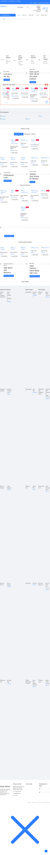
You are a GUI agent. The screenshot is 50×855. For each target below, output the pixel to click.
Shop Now (7, 79)
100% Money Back (20, 57)
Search (31, 7)
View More (33, 82)
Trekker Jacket (5, 93)
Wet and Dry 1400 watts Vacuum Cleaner (14, 147)
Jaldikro (3, 6)
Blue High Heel (44, 160)
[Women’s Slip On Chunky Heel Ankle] (16, 19)
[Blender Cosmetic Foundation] (25, 227)
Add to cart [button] (6, 97)
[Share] (42, 1)
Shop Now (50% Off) (35, 276)
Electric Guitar (43, 93)
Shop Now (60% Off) (9, 275)
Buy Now (32, 181)
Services (31, 15)
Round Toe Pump (24, 93)
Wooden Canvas (24, 162)
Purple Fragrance (3, 162)
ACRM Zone (44, 15)
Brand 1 (33, 134)
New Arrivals (27, 134)
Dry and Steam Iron (35, 144)
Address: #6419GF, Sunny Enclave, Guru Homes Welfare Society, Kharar (18, 788)
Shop (37, 15)
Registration (35, 2)
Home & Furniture (18, 134)
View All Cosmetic (9, 235)
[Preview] (9, 90)
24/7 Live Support (45, 57)
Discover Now (8, 180)
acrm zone (15, 795)
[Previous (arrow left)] (2, 427)
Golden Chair (23, 143)
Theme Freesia (39, 802)
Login (31, 2)
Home (18, 15)
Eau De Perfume (13, 162)
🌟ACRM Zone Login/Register (44, 2)
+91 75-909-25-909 (17, 791)
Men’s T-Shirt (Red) (14, 195)
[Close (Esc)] (45, 1)
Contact (24, 15)
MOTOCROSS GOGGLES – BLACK (33, 96)
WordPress (48, 802)
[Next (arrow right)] (47, 427)
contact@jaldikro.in (17, 793)
